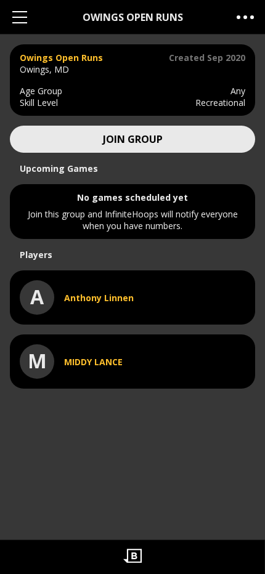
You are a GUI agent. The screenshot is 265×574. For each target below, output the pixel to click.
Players (36, 255)
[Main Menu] (19, 17)
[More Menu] (245, 17)
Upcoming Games (59, 168)
